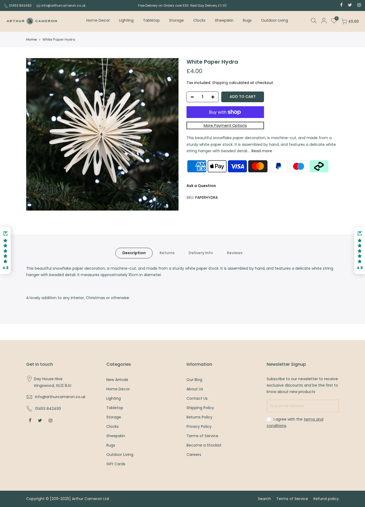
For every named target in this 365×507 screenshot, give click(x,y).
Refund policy (326, 498)
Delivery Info (201, 253)
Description (134, 253)
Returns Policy (199, 417)
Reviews (235, 253)
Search (264, 498)
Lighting (126, 20)
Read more (261, 151)
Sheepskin (224, 20)
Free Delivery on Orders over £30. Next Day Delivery (182, 5)
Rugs (247, 20)
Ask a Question (201, 185)
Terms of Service (202, 436)
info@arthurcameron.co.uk (63, 5)
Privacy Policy (199, 426)
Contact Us (197, 398)
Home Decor (98, 20)
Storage (176, 20)
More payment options (225, 125)
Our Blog (194, 379)
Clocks (199, 20)
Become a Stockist (204, 445)
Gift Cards (115, 464)
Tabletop (151, 20)
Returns (167, 253)
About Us (195, 389)
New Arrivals (117, 379)
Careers (194, 454)
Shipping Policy (200, 407)
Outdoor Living (274, 20)
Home (31, 39)
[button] (5, 250)
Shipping (220, 82)
